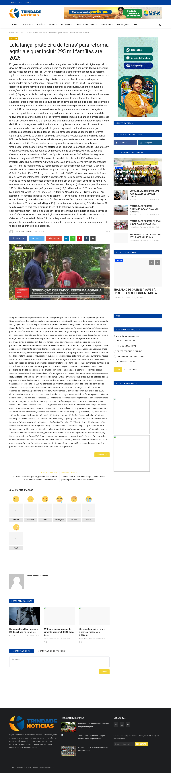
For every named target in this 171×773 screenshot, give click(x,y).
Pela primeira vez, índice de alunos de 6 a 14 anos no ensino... (137, 291)
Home (14, 24)
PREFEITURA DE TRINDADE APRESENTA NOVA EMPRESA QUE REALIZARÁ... (144, 209)
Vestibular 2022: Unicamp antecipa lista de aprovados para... (93, 725)
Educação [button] (122, 24)
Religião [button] (65, 24)
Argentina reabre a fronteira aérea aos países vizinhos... (93, 749)
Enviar (104, 671)
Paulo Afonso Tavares (23, 231)
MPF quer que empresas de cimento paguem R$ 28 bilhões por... (59, 632)
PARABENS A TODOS (126, 361)
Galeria (13, 2)
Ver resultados (130, 369)
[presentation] (151, 262)
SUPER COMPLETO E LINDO (129, 351)
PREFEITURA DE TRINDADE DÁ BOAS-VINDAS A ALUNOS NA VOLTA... (145, 222)
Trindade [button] (26, 24)
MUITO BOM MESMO (126, 340)
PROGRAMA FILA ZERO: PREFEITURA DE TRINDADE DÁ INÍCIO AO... (145, 235)
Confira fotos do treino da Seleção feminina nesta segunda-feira (91, 737)
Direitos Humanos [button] (85, 24)
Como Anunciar (25, 2)
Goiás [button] (40, 24)
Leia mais (101, 454)
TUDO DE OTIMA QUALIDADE (130, 356)
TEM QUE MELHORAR (126, 346)
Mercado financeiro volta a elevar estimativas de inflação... (92, 632)
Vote (118, 369)
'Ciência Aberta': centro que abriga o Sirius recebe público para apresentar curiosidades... (83, 478)
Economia (19, 33)
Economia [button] (106, 24)
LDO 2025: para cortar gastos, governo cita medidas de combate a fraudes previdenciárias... (34, 478)
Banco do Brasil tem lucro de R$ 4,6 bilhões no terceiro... (23, 630)
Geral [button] (52, 24)
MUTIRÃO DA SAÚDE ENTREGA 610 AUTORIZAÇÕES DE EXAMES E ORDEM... (144, 194)
